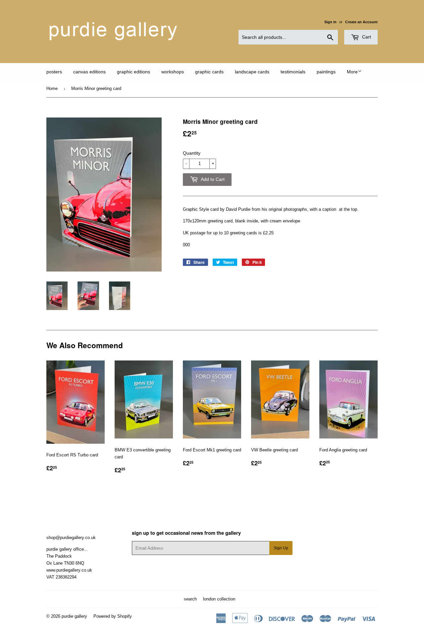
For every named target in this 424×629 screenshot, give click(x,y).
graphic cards (209, 71)
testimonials (293, 71)
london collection (219, 598)
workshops (172, 71)
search (190, 598)
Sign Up (281, 548)
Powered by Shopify (112, 616)
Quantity (191, 153)
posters (54, 71)
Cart (366, 36)
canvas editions (89, 71)
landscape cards (252, 71)
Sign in (330, 22)
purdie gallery (74, 616)
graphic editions (133, 71)
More (352, 71)
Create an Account (361, 22)
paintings (326, 71)
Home (52, 88)
